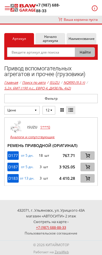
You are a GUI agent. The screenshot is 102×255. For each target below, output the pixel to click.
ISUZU (53, 82)
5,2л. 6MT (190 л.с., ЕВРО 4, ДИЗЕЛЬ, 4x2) (37, 88)
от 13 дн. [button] (27, 178)
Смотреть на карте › (51, 221)
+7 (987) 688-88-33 (48, 8)
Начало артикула (50, 38)
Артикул (19, 38)
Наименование (82, 38)
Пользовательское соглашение (51, 233)
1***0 (45, 127)
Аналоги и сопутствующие (32, 136)
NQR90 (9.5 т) (74, 82)
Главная (11, 82)
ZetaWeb (62, 252)
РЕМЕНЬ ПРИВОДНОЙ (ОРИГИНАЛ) (42, 145)
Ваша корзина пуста (80, 19)
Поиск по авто (34, 82)
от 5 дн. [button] (27, 155)
